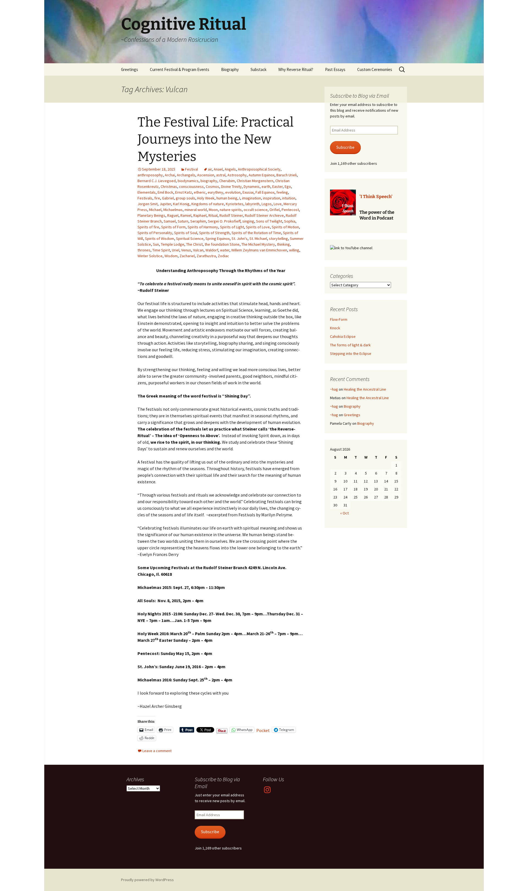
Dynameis (252, 186)
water (224, 250)
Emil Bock (165, 192)
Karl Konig (181, 203)
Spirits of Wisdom (159, 238)
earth (266, 186)
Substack (258, 69)
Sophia (289, 221)
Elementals (147, 192)
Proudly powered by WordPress (147, 879)
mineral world (196, 209)
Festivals (145, 198)
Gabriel (168, 198)
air (210, 169)
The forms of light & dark (350, 344)
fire (157, 198)
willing (294, 250)
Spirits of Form (173, 226)
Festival (191, 169)
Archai (170, 174)
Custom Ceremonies (374, 69)
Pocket (263, 730)
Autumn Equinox (261, 174)
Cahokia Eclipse (343, 336)
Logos (267, 203)
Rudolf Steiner (231, 215)
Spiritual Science (190, 238)
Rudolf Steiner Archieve (264, 215)
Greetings (129, 69)
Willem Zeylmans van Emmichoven (259, 250)
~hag (334, 389)
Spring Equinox (217, 238)
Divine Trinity (231, 186)
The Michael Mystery (258, 244)
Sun (156, 244)
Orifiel (275, 209)
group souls (185, 198)
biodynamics (188, 180)
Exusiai (248, 192)
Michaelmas (173, 209)
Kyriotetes (234, 203)
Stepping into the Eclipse (350, 353)
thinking (283, 244)
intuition (288, 198)
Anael (218, 169)
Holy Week (206, 198)
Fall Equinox (264, 192)
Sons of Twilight (269, 221)
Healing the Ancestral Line (365, 389)
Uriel (175, 250)
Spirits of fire (148, 226)
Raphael (200, 215)
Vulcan (198, 250)
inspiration (271, 198)
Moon (213, 209)
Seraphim (198, 221)
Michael (155, 209)
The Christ (194, 244)
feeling (282, 192)
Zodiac (223, 255)
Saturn (183, 221)
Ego (288, 186)
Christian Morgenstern (255, 180)
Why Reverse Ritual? (295, 69)
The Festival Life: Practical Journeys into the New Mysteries (216, 139)
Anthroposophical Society (259, 169)
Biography (230, 69)
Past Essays (335, 69)
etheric (200, 192)
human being (226, 198)
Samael (170, 221)
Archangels (186, 174)
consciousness (191, 186)
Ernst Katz (183, 192)
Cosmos (212, 186)
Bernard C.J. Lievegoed (157, 180)
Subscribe (345, 147)
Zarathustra (206, 255)
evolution (233, 192)
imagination (251, 198)
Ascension (205, 174)
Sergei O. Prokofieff (224, 221)
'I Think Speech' (375, 196)
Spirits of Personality (155, 232)
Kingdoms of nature (207, 203)
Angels (230, 169)
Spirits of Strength (214, 232)
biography (208, 180)
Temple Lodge (172, 244)
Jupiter (165, 203)
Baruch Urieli (286, 174)
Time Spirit (161, 250)
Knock (335, 327)
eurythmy (215, 192)
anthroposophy (150, 174)
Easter (277, 186)
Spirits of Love (258, 226)
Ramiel (185, 215)
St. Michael (258, 238)
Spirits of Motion (285, 226)
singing (248, 221)
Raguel (172, 215)
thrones (144, 250)
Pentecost (290, 209)
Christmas (169, 186)
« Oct (344, 513)
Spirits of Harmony (203, 226)
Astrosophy (237, 174)
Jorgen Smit (148, 203)
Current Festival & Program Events (179, 69)
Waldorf (211, 250)
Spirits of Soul (185, 232)
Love (278, 203)
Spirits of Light (232, 226)
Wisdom (171, 255)
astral (221, 174)
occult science (256, 209)
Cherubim (227, 180)
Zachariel (187, 255)
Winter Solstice (150, 255)
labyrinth (252, 203)
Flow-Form (338, 319)
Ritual (213, 215)
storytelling (278, 238)
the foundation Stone (222, 244)
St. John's (240, 238)
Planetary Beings (151, 215)
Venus (186, 250)
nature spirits (231, 209)
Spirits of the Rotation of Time (256, 232)
